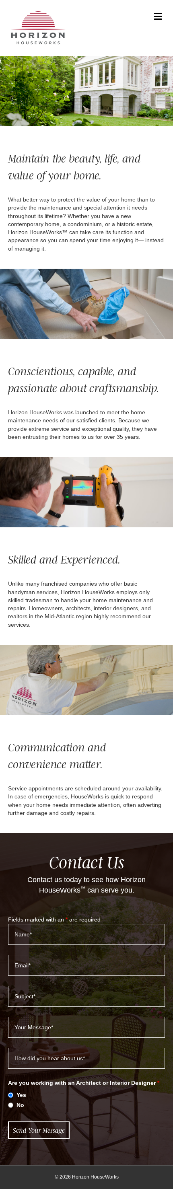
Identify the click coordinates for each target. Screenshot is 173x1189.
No (20, 1105)
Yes (21, 1095)
